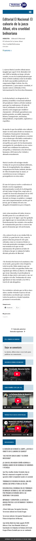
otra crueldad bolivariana (11, 44)
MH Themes (28, 539)
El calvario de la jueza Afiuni (13, 41)
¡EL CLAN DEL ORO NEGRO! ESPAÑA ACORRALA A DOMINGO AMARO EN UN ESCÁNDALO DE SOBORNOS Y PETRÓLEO (18, 465)
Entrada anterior (19, 329)
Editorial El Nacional (18, 38)
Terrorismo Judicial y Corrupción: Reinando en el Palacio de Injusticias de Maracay (17, 517)
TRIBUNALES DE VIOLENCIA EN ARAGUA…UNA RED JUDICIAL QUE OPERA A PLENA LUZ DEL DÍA (17, 482)
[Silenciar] (28, 407)
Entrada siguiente (16, 331)
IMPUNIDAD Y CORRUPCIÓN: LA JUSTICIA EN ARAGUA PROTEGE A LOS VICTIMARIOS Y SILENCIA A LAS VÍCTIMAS (18, 502)
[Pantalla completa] (31, 407)
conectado (23, 352)
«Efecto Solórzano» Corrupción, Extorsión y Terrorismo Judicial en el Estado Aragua (15, 510)
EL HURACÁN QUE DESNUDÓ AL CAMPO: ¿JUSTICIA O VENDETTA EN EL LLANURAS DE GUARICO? (18, 450)
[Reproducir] (5, 407)
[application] (18, 400)
